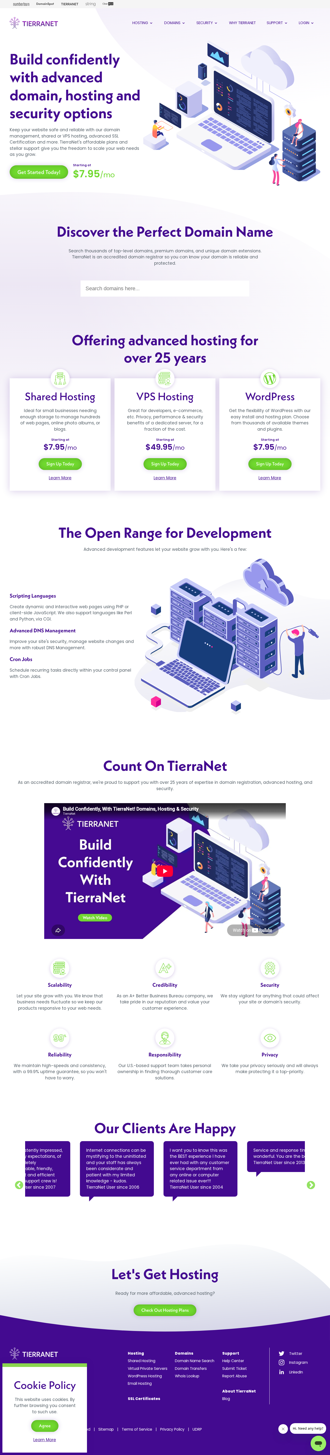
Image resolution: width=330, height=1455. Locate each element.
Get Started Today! (38, 172)
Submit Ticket (234, 1368)
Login (304, 22)
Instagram (298, 1362)
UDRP (197, 1429)
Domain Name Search (194, 1360)
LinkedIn (296, 1372)
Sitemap (106, 1429)
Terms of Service (137, 1429)
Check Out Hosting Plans (165, 1310)
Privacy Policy (172, 1429)
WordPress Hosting (145, 1376)
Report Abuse (234, 1376)
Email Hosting (140, 1383)
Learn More (60, 478)
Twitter (295, 1353)
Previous (19, 1185)
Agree (45, 1425)
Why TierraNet (242, 22)
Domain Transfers (191, 1368)
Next (311, 1185)
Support (275, 22)
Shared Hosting (141, 1360)
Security (205, 22)
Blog (226, 1398)
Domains (172, 22)
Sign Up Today (60, 464)
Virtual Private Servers (147, 1368)
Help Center (233, 1360)
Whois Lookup (187, 1376)
